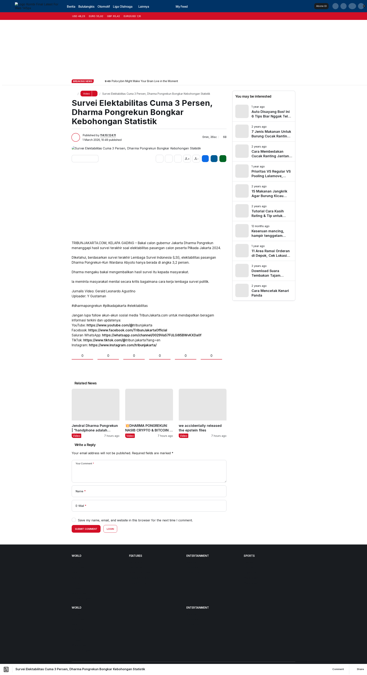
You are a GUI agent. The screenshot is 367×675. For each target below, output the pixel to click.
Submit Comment (86, 528)
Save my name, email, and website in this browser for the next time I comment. (135, 520)
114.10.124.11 (108, 135)
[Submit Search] (335, 6)
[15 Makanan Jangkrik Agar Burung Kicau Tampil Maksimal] (263, 191)
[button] (343, 6)
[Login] (352, 6)
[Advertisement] (183, 48)
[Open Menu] (6, 6)
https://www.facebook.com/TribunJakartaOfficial (127, 330)
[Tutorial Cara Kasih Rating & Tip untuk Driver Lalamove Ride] (263, 211)
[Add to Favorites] (169, 158)
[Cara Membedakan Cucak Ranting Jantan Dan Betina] (263, 151)
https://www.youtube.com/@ (110, 325)
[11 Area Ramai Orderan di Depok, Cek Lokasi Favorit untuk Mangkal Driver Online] (263, 251)
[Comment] (178, 158)
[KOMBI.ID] (37, 6)
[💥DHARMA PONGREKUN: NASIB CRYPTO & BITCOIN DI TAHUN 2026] (149, 413)
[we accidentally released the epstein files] (203, 413)
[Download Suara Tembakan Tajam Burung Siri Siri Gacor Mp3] (263, 271)
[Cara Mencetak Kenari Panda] (263, 291)
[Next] (101, 81)
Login (110, 528)
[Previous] (97, 81)
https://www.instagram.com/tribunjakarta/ (123, 345)
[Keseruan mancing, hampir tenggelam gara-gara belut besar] (263, 231)
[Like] (159, 158)
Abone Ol (321, 6)
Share (360, 669)
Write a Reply (85, 445)
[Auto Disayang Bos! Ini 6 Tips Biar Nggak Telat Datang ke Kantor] (263, 111)
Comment (338, 669)
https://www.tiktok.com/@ (104, 340)
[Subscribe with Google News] (85, 158)
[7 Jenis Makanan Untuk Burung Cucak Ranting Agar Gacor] (263, 131)
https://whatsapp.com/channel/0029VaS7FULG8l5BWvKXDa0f (151, 335)
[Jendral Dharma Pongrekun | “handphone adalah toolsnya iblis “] (95, 413)
